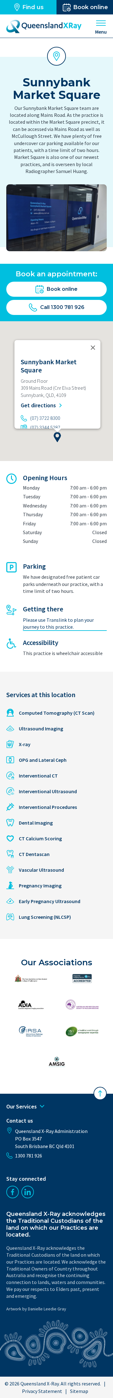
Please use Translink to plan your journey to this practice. (58, 623)
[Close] (92, 347)
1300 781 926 (28, 1155)
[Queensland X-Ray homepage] (44, 26)
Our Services (21, 1106)
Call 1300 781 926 (62, 307)
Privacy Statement (42, 1391)
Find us (33, 7)
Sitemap (79, 1391)
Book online (62, 289)
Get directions (39, 405)
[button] (57, 437)
